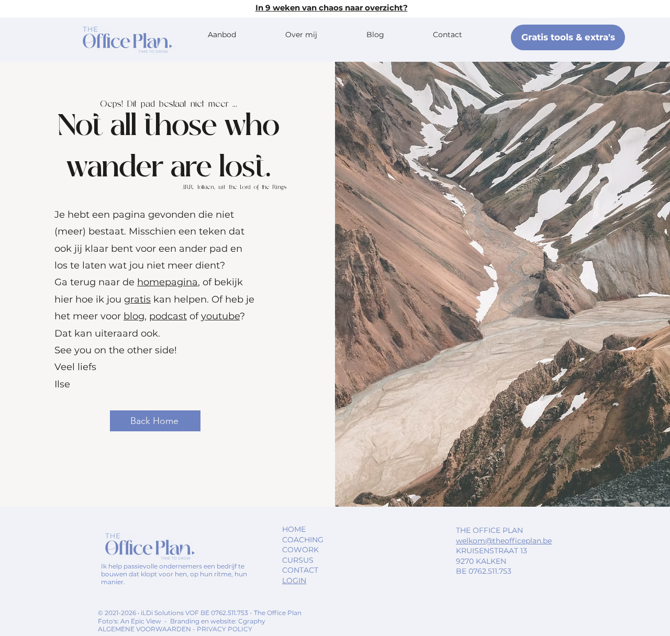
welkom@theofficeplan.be (504, 540)
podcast (168, 316)
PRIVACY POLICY (224, 629)
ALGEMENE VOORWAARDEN (145, 629)
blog (134, 316)
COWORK (300, 549)
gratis (137, 299)
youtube (220, 316)
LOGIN (294, 580)
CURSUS (298, 560)
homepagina (167, 282)
